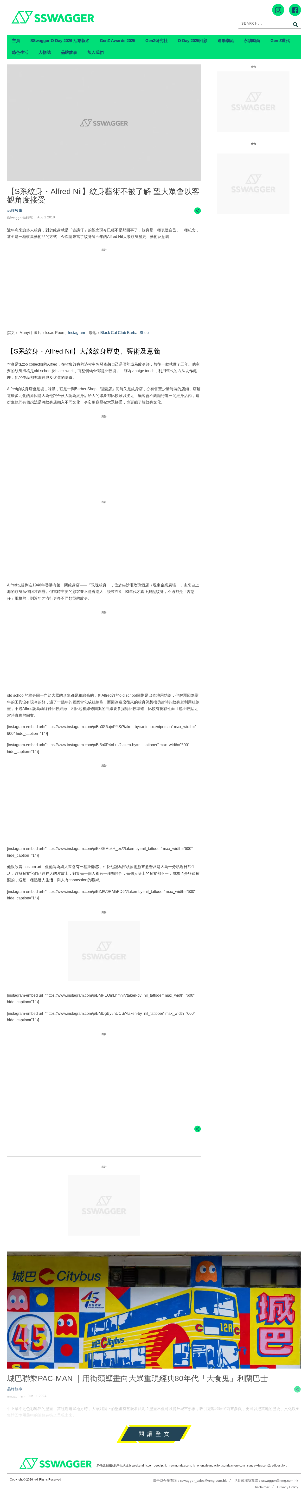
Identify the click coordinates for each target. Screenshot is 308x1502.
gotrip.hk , (162, 1465)
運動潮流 (226, 40)
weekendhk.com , (143, 1465)
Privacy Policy (287, 1487)
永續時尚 (252, 40)
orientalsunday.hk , (209, 1465)
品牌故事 (69, 52)
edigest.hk (279, 1465)
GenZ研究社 (156, 40)
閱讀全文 (154, 1434)
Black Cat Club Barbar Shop (124, 333)
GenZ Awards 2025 (117, 40)
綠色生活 (20, 52)
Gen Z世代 (280, 40)
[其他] (197, 213)
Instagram (76, 333)
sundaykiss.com (257, 1465)
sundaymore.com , (234, 1465)
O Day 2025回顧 (192, 40)
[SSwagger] (80, 17)
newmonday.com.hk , (182, 1465)
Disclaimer (262, 1487)
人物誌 (44, 52)
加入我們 (95, 52)
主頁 (16, 40)
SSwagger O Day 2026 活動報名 (60, 40)
